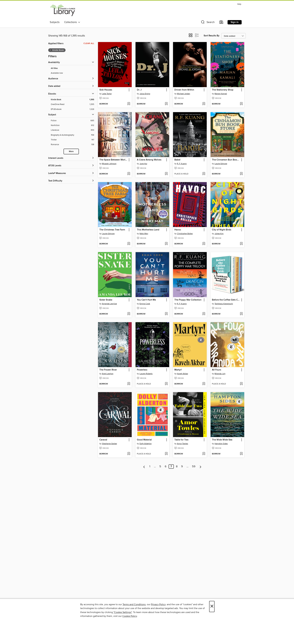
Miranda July (220, 373)
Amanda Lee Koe (109, 304)
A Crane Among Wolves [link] (149, 159)
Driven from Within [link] (184, 90)
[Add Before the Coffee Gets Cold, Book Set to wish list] (241, 314)
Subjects (55, 22)
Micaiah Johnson (109, 163)
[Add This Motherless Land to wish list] (166, 244)
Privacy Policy (158, 604)
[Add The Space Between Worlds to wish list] (129, 174)
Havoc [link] (177, 229)
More (71, 151)
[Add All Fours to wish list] (241, 384)
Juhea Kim (219, 233)
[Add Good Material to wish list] (166, 454)
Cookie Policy (129, 616)
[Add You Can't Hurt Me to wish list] (166, 314)
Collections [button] (71, 22)
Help (239, 4)
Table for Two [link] (181, 439)
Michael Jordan (183, 94)
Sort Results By (211, 35)
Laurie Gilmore (221, 163)
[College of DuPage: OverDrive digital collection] (62, 10)
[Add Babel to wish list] (204, 174)
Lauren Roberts (146, 373)
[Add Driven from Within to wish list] (204, 104)
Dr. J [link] (139, 90)
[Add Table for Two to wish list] (204, 454)
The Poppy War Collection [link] (188, 300)
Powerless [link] (142, 369)
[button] (207, 23)
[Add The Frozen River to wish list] (129, 384)
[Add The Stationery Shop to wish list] (241, 104)
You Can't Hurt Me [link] (146, 300)
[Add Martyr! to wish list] (204, 384)
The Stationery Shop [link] (222, 90)
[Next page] (201, 466)
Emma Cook (144, 304)
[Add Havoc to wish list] (204, 244)
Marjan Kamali (221, 94)
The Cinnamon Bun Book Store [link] (226, 159)
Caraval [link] (103, 439)
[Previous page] (144, 466)
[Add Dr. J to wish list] (166, 104)
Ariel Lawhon (107, 373)
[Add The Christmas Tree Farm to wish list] (129, 244)
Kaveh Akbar (182, 373)
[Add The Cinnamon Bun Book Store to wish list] (241, 174)
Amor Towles (182, 443)
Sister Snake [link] (105, 300)
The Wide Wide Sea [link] (222, 439)
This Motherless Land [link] (148, 229)
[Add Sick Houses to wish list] (129, 104)
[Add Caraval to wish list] (129, 454)
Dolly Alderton (145, 443)
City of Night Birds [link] (221, 229)
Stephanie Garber (109, 443)
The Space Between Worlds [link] (113, 159)
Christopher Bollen (185, 233)
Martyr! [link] (178, 369)
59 (193, 466)
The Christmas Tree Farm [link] (112, 229)
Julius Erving (144, 94)
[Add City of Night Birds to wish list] (241, 244)
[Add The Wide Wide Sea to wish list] (241, 454)
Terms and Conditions (134, 604)
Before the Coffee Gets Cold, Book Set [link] (226, 300)
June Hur (143, 163)
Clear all (88, 43)
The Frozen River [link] (108, 369)
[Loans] (221, 23)
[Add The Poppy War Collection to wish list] (204, 314)
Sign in (235, 22)
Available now (57, 73)
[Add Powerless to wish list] (166, 384)
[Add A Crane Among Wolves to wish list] (166, 174)
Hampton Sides (221, 443)
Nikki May (143, 233)
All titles (54, 68)
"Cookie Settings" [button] (122, 612)
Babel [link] (177, 159)
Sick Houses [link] (105, 90)
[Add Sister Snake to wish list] (129, 314)
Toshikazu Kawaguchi (224, 304)
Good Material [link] (144, 439)
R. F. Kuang (182, 163)
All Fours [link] (216, 369)
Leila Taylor (107, 94)
